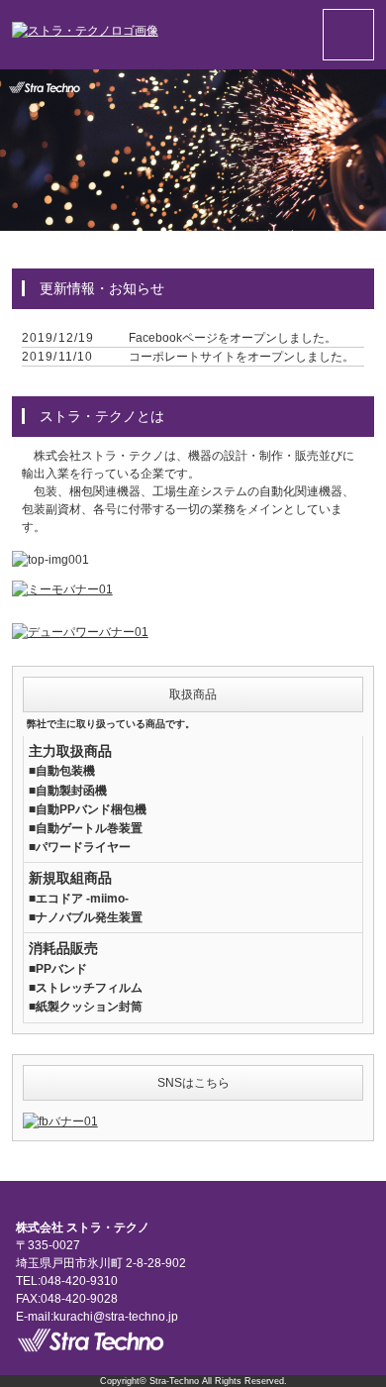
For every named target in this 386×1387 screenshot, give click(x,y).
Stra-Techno (174, 1381)
